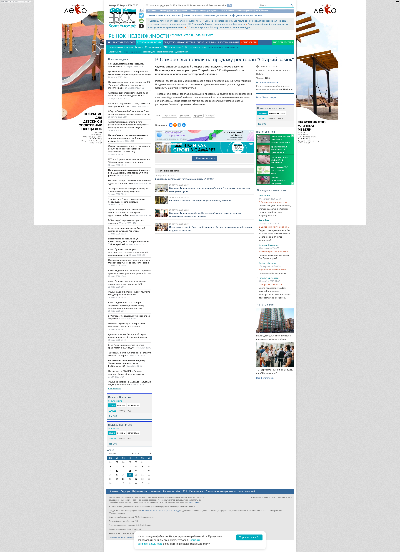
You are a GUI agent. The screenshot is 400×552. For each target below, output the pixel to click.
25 (123, 479)
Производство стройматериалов (158, 52)
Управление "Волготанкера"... (274, 269)
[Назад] (292, 135)
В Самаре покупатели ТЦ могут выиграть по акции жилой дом (218, 27)
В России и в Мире (228, 42)
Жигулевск (213, 11)
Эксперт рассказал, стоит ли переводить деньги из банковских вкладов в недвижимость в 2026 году (129, 149)
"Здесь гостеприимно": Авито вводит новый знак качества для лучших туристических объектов (126, 212)
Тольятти (172, 11)
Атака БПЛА (164, 15)
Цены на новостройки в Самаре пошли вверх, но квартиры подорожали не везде (246, 21)
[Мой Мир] (184, 125)
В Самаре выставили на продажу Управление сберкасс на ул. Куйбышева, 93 (126, 363)
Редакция (125, 491)
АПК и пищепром (172, 47)
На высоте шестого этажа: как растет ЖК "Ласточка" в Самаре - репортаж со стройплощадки (197, 24)
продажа (198, 116)
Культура (211, 42)
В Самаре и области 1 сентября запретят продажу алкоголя (200, 200)
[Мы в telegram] (141, 15)
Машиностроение (153, 47)
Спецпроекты (249, 42)
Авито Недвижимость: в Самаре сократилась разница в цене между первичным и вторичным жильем (126, 305)
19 (130, 475)
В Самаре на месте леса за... (274, 202)
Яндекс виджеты (197, 5)
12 (130, 471)
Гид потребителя (283, 42)
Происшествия (186, 42)
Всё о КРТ (177, 15)
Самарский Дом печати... (271, 284)
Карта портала (196, 491)
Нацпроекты (261, 11)
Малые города (227, 11)
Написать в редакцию (159, 5)
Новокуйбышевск (198, 11)
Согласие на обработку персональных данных (129, 537)
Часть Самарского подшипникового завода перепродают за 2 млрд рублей (128, 138)
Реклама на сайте (217, 5)
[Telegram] (179, 125)
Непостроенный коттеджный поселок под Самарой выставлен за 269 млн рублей (129, 173)
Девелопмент (181, 52)
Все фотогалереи (265, 378)
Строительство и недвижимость (192, 35)
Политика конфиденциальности (220, 491)
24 (117, 479)
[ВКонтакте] (170, 125)
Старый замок (169, 116)
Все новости (114, 388)
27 (136, 479)
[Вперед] (292, 183)
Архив (183, 5)
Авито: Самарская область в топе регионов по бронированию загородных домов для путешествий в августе (128, 125)
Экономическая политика (121, 47)
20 (136, 475)
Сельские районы (245, 11)
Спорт (200, 42)
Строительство (115, 52)
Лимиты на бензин (192, 15)
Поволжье (151, 11)
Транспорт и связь (197, 47)
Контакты (114, 491)
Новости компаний (246, 491)
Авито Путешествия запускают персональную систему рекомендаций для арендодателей (128, 252)
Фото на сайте (265, 304)
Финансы (139, 47)
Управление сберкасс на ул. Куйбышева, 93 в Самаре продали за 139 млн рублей (128, 241)
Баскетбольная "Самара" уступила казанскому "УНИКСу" (184, 179)
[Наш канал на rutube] (141, 20)
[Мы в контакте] (141, 10)
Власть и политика (124, 42)
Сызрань (183, 11)
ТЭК (184, 47)
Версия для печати (268, 82)
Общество (169, 42)
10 (117, 471)
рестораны (185, 116)
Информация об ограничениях (146, 491)
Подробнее (194, 502)
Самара (162, 11)
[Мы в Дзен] (141, 26)
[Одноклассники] (175, 125)
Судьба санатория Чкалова (248, 15)
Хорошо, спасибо (249, 537)
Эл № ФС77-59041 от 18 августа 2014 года (161, 511)
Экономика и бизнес (149, 42)
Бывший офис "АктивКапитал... (274, 251)
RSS (174, 5)
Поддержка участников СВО (218, 15)
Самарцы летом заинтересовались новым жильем (176, 21)
